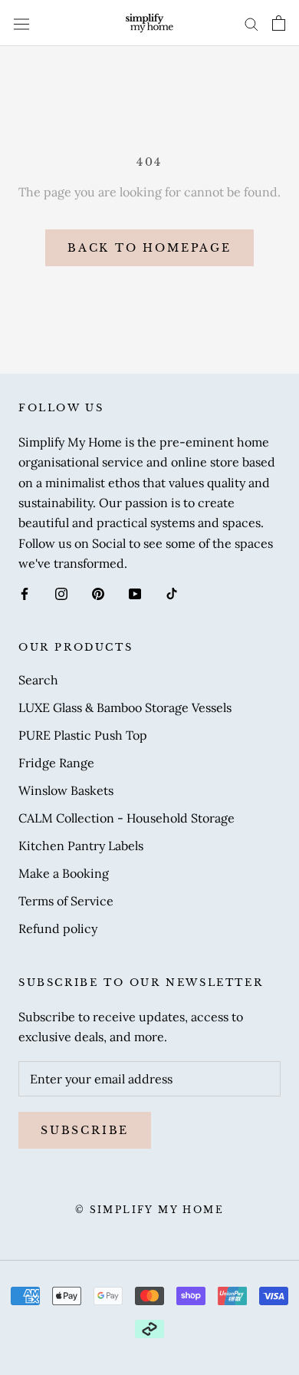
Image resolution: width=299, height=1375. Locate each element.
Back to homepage (149, 248)
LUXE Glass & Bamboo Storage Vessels (125, 707)
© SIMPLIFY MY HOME (149, 1209)
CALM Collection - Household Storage (126, 818)
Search (38, 680)
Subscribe (85, 1130)
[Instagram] (61, 592)
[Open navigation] (21, 23)
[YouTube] (135, 592)
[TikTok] (172, 592)
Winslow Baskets (65, 790)
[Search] (251, 23)
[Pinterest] (98, 592)
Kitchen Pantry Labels (80, 845)
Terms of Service (65, 900)
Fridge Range (56, 762)
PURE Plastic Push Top (82, 735)
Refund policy (57, 928)
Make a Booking (63, 873)
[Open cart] (278, 23)
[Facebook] (24, 592)
